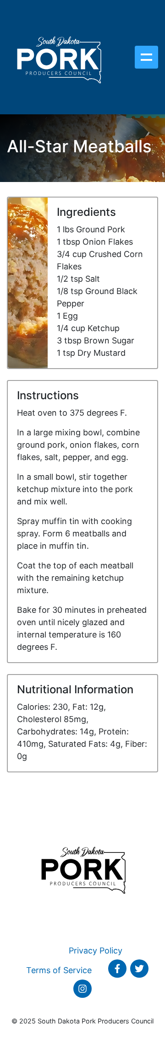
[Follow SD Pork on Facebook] (117, 968)
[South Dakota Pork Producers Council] (58, 57)
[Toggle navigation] (146, 57)
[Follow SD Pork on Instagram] (82, 989)
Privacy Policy (95, 950)
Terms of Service (59, 970)
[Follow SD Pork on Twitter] (139, 968)
